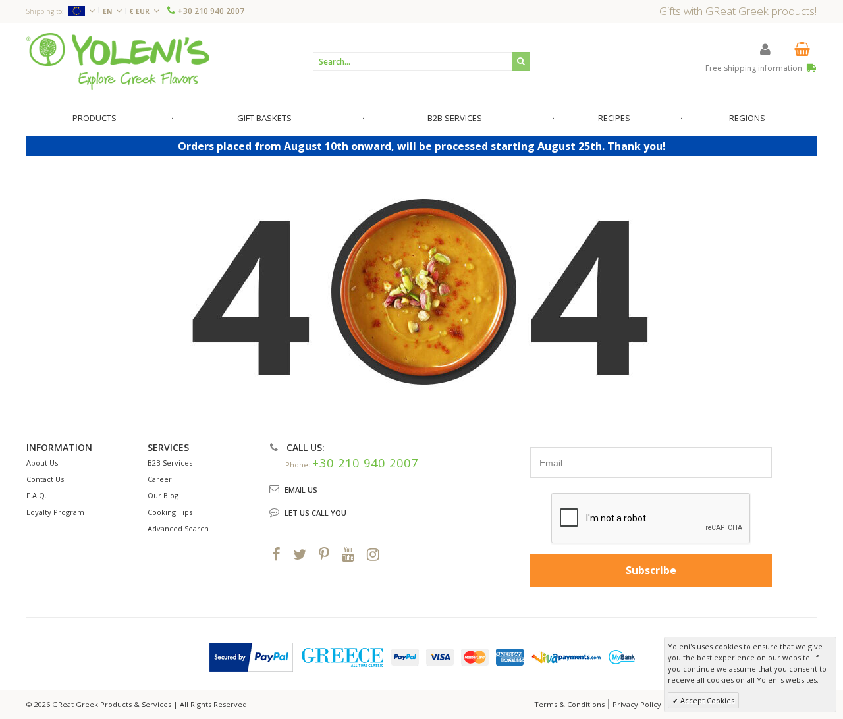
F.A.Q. (36, 495)
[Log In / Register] (765, 49)
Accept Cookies (706, 700)
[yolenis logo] (117, 61)
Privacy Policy (636, 704)
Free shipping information (754, 68)
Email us (301, 489)
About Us (42, 462)
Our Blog (163, 495)
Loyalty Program (55, 512)
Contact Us (45, 479)
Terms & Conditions (569, 704)
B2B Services (170, 462)
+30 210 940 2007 (211, 10)
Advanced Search (178, 528)
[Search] (521, 61)
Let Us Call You (315, 513)
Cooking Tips (170, 512)
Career (160, 479)
